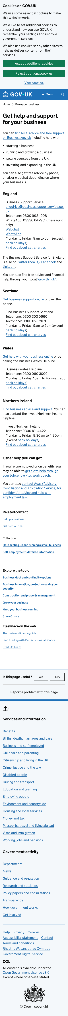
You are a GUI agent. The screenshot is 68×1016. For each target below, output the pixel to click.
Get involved (12, 915)
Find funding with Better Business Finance (29, 640)
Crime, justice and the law (22, 767)
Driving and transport (18, 782)
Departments (12, 864)
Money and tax (13, 818)
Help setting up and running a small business (32, 545)
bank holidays (16, 243)
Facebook (48, 262)
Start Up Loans (12, 647)
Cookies (34, 932)
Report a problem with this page (34, 692)
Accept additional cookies (34, 63)
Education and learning (20, 789)
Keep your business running (20, 609)
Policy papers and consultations (26, 893)
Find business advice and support (27, 409)
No (60, 677)
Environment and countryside (24, 804)
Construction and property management (29, 595)
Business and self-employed (23, 746)
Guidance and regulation (21, 878)
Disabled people (15, 775)
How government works (20, 907)
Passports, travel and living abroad (28, 825)
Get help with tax (13, 526)
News (7, 871)
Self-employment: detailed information (28, 552)
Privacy (18, 932)
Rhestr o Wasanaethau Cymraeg (26, 948)
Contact (47, 938)
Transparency (13, 900)
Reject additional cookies (34, 73)
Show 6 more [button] (11, 616)
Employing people (16, 796)
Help (6, 932)
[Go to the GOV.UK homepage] (17, 94)
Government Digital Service (23, 954)
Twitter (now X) (28, 262)
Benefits (9, 731)
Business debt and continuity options (27, 577)
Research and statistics (20, 886)
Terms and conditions (18, 943)
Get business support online (23, 299)
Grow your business (27, 104)
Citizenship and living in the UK (25, 760)
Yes (43, 677)
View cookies (34, 82)
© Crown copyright (34, 1006)
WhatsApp (13, 234)
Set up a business (13, 519)
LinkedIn (9, 266)
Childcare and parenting (21, 753)
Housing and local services (22, 811)
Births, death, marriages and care (27, 738)
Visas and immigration (19, 833)
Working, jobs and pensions (23, 840)
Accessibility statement (20, 938)
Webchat (12, 229)
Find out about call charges (26, 247)
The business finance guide (19, 633)
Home (6, 104)
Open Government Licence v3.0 (26, 972)
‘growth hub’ (46, 279)
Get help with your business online (28, 356)
